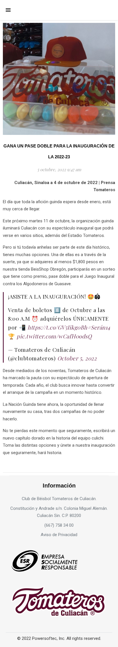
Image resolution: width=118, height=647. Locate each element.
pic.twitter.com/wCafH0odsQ (54, 336)
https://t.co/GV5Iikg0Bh (57, 327)
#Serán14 (98, 327)
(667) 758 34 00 (59, 525)
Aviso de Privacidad (59, 534)
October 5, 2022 (77, 358)
